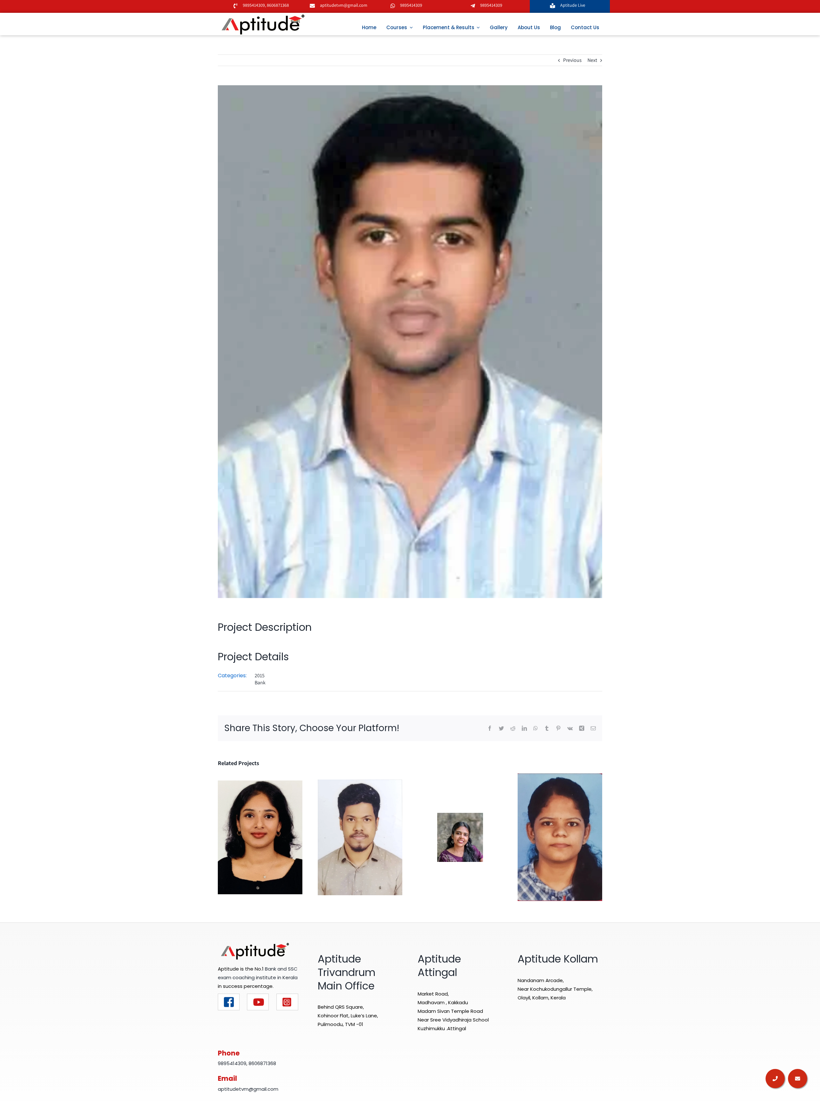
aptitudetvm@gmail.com (343, 5)
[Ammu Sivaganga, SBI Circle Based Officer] (560, 836)
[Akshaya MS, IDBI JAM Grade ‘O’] (260, 836)
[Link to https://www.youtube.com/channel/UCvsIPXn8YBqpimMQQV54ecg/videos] (258, 1002)
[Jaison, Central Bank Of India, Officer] (360, 836)
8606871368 (277, 5)
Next (592, 60)
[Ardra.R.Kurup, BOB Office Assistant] (460, 836)
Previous (572, 60)
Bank (260, 682)
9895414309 (254, 5)
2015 (260, 675)
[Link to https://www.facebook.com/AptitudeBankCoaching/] (229, 1002)
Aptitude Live (573, 5)
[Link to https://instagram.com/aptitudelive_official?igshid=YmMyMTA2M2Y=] (287, 1002)
